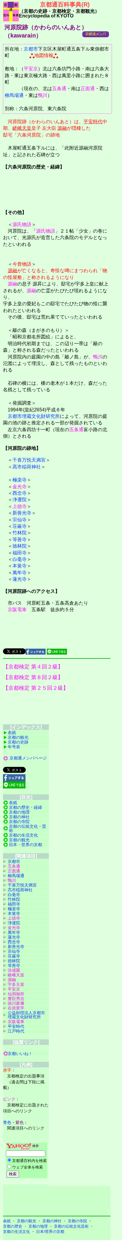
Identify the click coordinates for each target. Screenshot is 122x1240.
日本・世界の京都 (25, 845)
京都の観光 (18, 737)
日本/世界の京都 (50, 1231)
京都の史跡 (18, 742)
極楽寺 (19, 479)
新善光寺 (21, 512)
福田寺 (19, 552)
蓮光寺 (19, 579)
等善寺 (19, 539)
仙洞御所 (16, 994)
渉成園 (14, 970)
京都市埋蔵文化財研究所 (34, 416)
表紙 (12, 733)
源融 (62, 128)
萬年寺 (19, 572)
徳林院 (19, 545)
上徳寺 (19, 506)
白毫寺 (19, 559)
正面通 (88, 88)
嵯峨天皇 (21, 128)
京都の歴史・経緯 (25, 807)
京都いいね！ (20, 1053)
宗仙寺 (19, 519)
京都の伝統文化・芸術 (27, 828)
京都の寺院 (19, 821)
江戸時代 (16, 1031)
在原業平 (16, 1008)
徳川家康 (16, 1003)
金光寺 (19, 486)
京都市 (31, 48)
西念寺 (19, 493)
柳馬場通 (14, 95)
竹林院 (19, 532)
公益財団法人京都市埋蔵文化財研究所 (26, 1015)
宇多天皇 (16, 984)
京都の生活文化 (23, 835)
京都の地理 (19, 812)
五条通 (59, 88)
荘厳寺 (19, 526)
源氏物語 (21, 224)
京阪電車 (17, 609)
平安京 (31, 68)
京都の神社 (19, 817)
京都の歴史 (12, 1226)
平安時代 (93, 121)
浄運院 (19, 499)
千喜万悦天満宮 (29, 459)
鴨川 (42, 95)
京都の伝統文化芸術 (71, 1226)
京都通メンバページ (28, 758)
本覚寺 (19, 565)
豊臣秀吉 (16, 998)
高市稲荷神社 (26, 466)
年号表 (14, 747)
